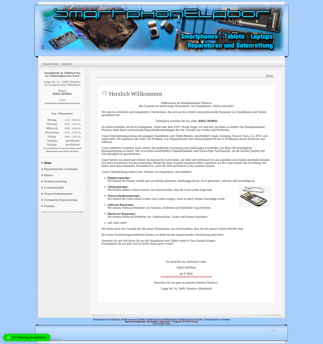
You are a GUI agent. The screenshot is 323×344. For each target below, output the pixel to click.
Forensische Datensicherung (60, 199)
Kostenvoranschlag (55, 181)
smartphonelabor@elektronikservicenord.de (186, 276)
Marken (48, 175)
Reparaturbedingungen (135, 321)
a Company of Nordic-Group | (184, 321)
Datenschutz (152, 321)
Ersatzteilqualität (54, 187)
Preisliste (49, 206)
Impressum (165, 321)
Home (48, 162)
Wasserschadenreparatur (58, 193)
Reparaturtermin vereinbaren (61, 169)
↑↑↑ (272, 329)
